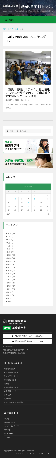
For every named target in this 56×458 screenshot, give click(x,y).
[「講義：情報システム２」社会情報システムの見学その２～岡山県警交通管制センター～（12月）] (28, 68)
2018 (11, 277)
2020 (11, 270)
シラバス (8, 437)
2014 (11, 289)
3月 (10, 249)
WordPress (33, 454)
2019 (11, 274)
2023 (11, 261)
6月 (10, 239)
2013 (10, 292)
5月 (10, 243)
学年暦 (7, 430)
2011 (10, 298)
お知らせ (26, 100)
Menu (11, 20)
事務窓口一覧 (9, 422)
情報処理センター (11, 387)
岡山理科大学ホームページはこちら (29, 336)
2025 (11, 255)
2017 (11, 280)
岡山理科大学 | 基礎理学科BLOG (28, 7)
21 (28, 206)
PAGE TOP (52, 442)
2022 (11, 264)
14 (28, 202)
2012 (10, 295)
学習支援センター (11, 380)
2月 (10, 252)
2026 (11, 233)
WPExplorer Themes (46, 454)
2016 (11, 283)
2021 (11, 267)
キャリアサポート (11, 376)
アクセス (7, 395)
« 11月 (8, 214)
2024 (11, 258)
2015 (11, 286)
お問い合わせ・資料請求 (14, 402)
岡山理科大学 (9, 369)
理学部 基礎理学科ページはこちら (29, 341)
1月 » (48, 214)
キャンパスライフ (11, 426)
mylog (6, 419)
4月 (10, 246)
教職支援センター (11, 372)
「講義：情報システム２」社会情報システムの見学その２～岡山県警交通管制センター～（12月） (27, 93)
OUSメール (9, 434)
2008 (10, 301)
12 (15, 202)
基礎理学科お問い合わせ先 (14, 353)
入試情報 (7, 399)
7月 (10, 236)
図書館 (6, 384)
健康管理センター (11, 391)
